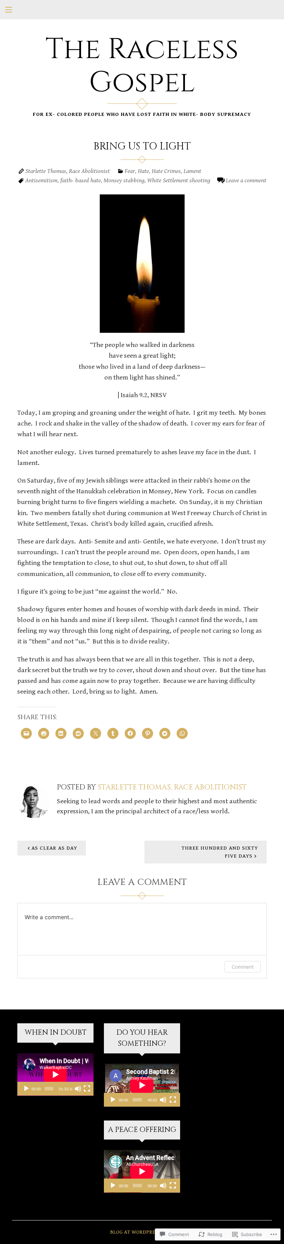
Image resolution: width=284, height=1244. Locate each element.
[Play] (26, 1088)
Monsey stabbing (124, 180)
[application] (55, 1074)
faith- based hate (80, 180)
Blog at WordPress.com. (142, 1232)
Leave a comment (246, 180)
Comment (243, 967)
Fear (130, 171)
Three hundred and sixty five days (219, 852)
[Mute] (77, 1088)
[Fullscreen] (86, 1088)
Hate (143, 171)
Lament (192, 171)
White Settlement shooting (178, 180)
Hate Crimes (166, 171)
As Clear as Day (54, 848)
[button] (142, 263)
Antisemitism (41, 180)
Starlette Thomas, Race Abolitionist (67, 171)
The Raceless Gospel (142, 66)
